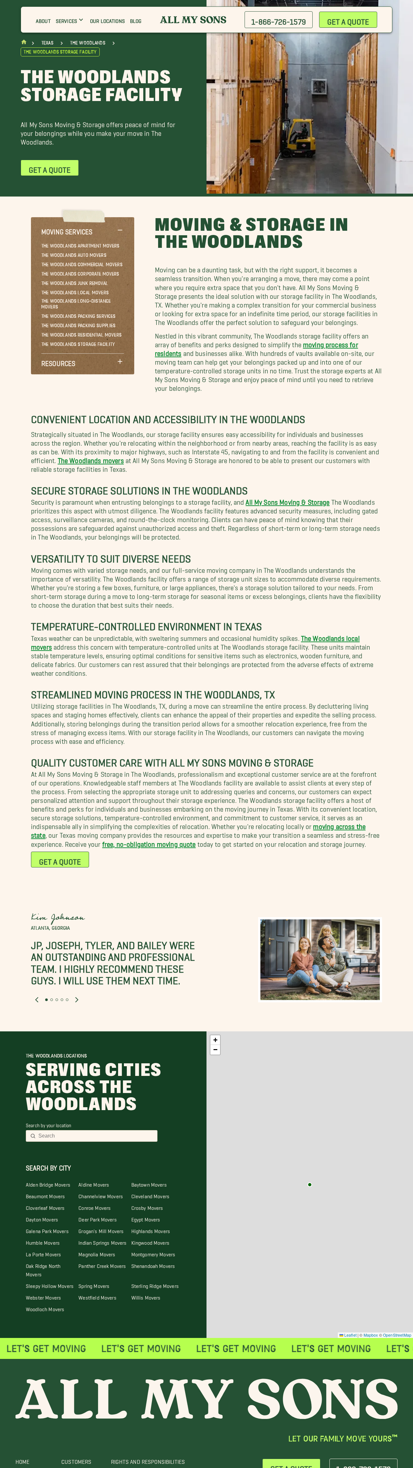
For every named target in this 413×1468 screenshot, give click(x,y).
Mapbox (371, 1335)
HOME (22, 1460)
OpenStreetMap (397, 1335)
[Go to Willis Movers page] (309, 1184)
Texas (47, 43)
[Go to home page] (24, 43)
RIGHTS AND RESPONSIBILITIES (148, 1460)
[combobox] (95, 1136)
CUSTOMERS (76, 1460)
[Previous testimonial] (37, 1000)
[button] (82, 230)
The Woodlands (87, 43)
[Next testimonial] (77, 1000)
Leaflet (350, 1335)
